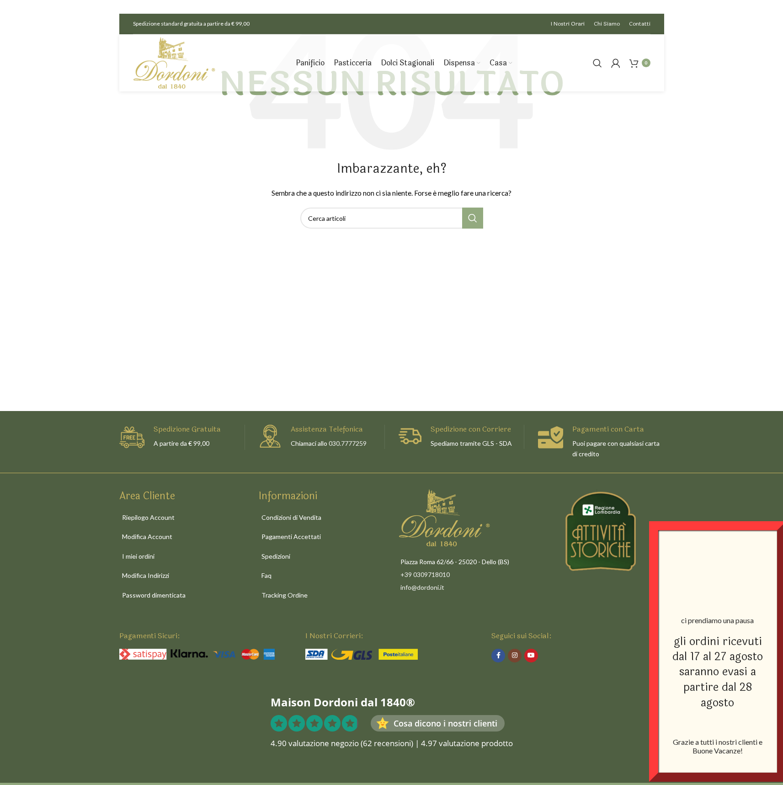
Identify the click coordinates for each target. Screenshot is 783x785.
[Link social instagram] (515, 655)
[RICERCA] (472, 218)
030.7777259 (348, 443)
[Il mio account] (616, 63)
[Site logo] (174, 62)
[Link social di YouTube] (531, 655)
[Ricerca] (597, 63)
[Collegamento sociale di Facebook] (498, 655)
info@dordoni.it (422, 587)
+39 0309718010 (425, 574)
